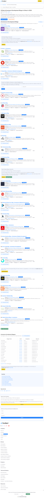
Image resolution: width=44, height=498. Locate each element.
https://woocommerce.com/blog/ (13, 27)
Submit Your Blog (4, 19)
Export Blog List (8, 177)
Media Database (3, 467)
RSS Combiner (3, 477)
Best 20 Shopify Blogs (5, 382)
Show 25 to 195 (5, 328)
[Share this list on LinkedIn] (6, 12)
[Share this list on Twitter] (5, 12)
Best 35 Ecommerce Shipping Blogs (7, 378)
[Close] (43, 490)
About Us (2, 430)
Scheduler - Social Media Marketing (6, 481)
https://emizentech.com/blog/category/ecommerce (16, 215)
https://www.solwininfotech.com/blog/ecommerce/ (16, 318)
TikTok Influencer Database (5, 459)
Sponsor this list (11, 19)
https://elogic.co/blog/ (11, 137)
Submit (22, 417)
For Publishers (3, 464)
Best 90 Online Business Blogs (6, 383)
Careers (4, 434)
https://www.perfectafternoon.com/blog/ (14, 192)
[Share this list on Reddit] (8, 12)
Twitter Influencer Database (5, 457)
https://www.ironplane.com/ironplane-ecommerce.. (16, 104)
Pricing (39, 1)
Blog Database (3, 445)
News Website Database (5, 454)
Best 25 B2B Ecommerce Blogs (6, 377)
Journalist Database (4, 450)
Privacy (2, 437)
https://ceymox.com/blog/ (12, 259)
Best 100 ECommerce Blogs (6, 376)
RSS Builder (2, 479)
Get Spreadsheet (4, 271)
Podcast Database (4, 447)
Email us (3, 44)
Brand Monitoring (3, 472)
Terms (2, 439)
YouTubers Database (4, 452)
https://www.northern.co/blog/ (13, 94)
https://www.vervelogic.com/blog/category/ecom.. (16, 248)
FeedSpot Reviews (4, 435)
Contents (9, 11)
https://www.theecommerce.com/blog (14, 287)
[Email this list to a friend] (9, 12)
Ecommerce (4, 4)
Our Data (2, 432)
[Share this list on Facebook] (3, 12)
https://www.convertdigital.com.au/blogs (14, 182)
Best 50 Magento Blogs (5, 381)
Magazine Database (4, 449)
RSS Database (3, 444)
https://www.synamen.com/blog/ (13, 297)
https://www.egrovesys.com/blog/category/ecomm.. (16, 237)
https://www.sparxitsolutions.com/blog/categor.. (16, 226)
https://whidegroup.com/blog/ (13, 158)
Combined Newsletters (4, 474)
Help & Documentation (4, 487)
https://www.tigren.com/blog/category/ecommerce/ (16, 72)
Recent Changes (3, 489)
